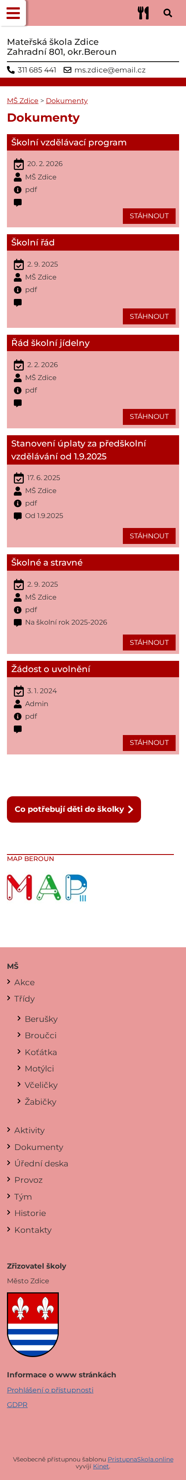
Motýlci (39, 1068)
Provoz (28, 1180)
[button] (13, 13)
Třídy (24, 998)
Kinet (101, 1466)
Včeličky (41, 1085)
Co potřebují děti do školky (69, 809)
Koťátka (41, 1052)
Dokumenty (67, 101)
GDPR (17, 1405)
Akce (24, 982)
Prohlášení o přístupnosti (50, 1390)
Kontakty (32, 1230)
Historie (30, 1213)
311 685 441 (37, 70)
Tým (23, 1196)
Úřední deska (41, 1163)
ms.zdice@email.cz (110, 70)
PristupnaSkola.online (140, 1459)
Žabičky (40, 1102)
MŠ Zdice (22, 101)
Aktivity (29, 1130)
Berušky (41, 1019)
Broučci (41, 1035)
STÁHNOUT (149, 216)
